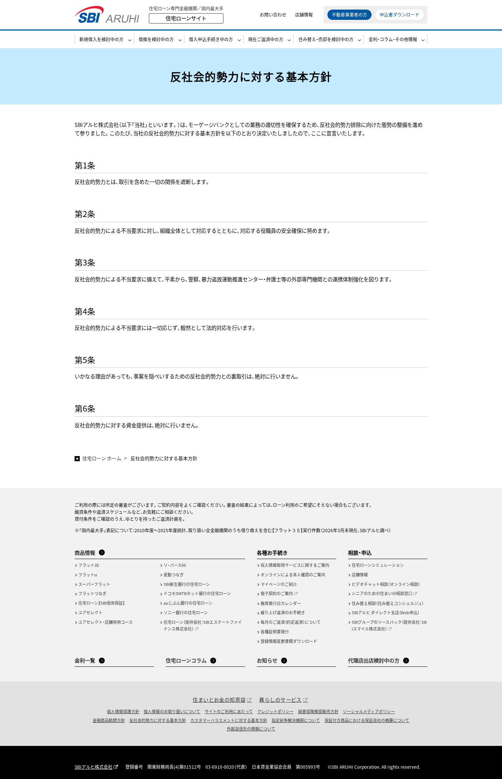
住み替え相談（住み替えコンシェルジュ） (388, 603)
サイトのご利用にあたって (229, 711)
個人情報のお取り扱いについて (172, 711)
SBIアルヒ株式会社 (93, 767)
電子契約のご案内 (277, 593)
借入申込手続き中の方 (211, 39)
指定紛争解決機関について (296, 720)
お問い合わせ (273, 14)
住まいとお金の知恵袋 (219, 699)
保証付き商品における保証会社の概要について (366, 720)
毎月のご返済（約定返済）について (291, 622)
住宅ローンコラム (186, 660)
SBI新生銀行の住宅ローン (187, 584)
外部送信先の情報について (251, 729)
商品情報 (85, 552)
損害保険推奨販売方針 (318, 711)
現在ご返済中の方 (265, 39)
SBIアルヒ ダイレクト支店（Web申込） (385, 612)
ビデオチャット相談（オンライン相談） (386, 584)
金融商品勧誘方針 (109, 720)
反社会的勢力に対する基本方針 (157, 720)
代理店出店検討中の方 (373, 660)
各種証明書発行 (275, 631)
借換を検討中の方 (156, 39)
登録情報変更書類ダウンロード (289, 641)
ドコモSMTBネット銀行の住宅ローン (197, 593)
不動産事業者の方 (349, 14)
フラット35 (88, 565)
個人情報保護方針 (123, 711)
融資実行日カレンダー (281, 603)
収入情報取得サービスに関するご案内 (295, 565)
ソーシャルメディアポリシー (369, 711)
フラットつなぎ (92, 593)
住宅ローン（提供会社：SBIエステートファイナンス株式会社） (203, 625)
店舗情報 (304, 14)
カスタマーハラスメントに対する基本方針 (228, 720)
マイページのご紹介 (279, 584)
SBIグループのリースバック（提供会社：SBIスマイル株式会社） (389, 625)
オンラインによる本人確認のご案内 (293, 574)
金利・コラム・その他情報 (393, 39)
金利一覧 (85, 660)
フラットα (87, 574)
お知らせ (267, 660)
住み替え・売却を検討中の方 (326, 39)
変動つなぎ (174, 574)
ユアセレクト (90, 612)
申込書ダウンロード (399, 14)
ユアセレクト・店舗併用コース (105, 622)
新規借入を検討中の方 (101, 39)
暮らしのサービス (280, 699)
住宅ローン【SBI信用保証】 (101, 603)
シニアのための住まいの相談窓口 (382, 593)
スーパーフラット (94, 584)
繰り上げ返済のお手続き (283, 612)
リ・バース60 (175, 565)
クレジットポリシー (275, 711)
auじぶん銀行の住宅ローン (188, 603)
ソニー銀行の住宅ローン (186, 612)
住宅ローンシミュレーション (378, 565)
